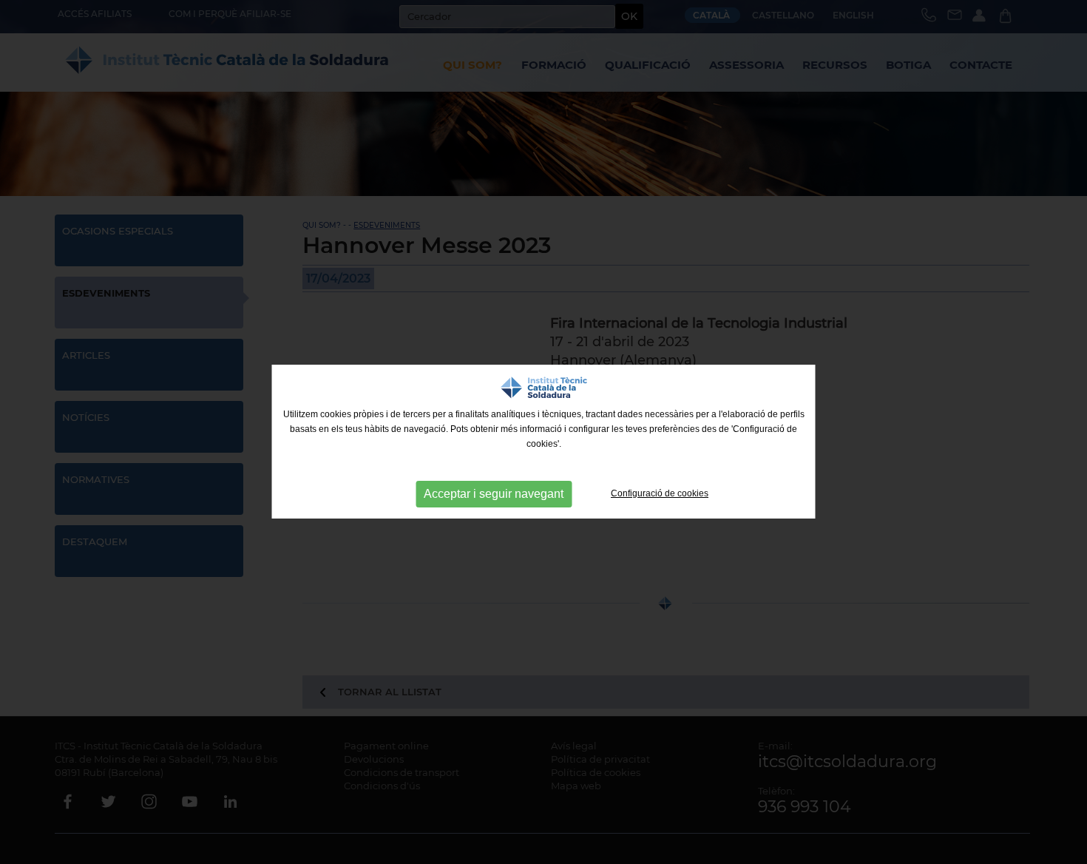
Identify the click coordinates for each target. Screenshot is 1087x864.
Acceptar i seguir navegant (493, 493)
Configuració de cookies (659, 493)
